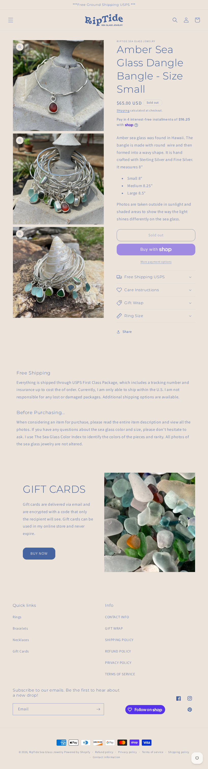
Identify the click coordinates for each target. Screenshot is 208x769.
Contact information (106, 757)
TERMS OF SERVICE (120, 674)
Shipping (123, 110)
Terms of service (152, 752)
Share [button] (127, 331)
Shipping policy (178, 752)
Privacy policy (127, 752)
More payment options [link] (156, 262)
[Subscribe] (98, 709)
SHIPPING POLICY (119, 639)
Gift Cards (21, 651)
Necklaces (21, 639)
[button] (10, 20)
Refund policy (104, 752)
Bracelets (20, 628)
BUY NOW (39, 553)
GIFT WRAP (114, 628)
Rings (17, 617)
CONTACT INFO (117, 617)
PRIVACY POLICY (118, 662)
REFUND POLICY (118, 651)
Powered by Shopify (77, 752)
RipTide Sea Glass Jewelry (46, 752)
